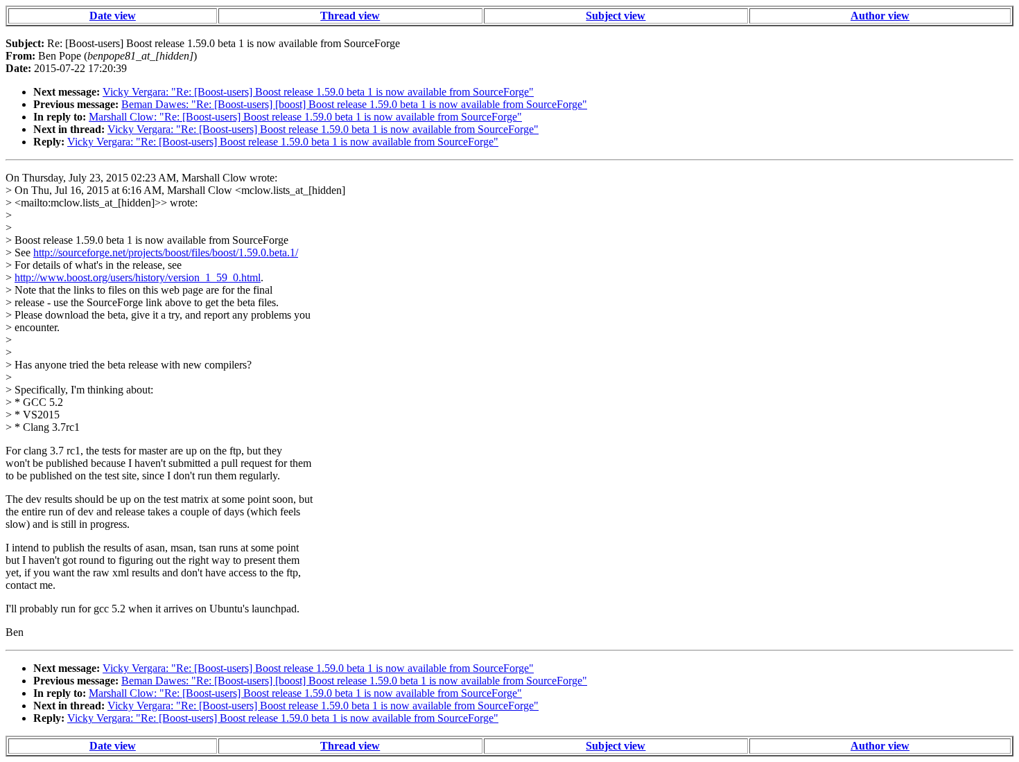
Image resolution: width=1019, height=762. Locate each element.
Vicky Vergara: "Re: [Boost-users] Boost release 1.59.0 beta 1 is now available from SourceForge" (318, 92)
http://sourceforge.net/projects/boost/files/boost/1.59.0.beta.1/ (165, 252)
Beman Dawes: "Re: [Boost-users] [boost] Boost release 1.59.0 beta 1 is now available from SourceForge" (354, 104)
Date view (112, 15)
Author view (880, 15)
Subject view (615, 15)
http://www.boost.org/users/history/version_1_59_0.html (138, 277)
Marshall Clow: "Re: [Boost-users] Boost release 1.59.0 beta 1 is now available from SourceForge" (305, 117)
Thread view (350, 15)
